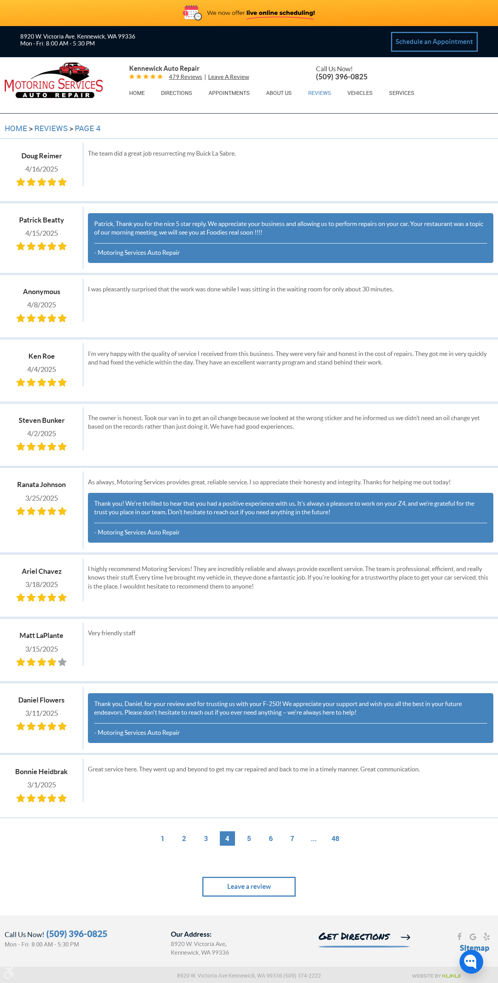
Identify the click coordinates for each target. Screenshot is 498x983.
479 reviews (185, 77)
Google (473, 938)
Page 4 (87, 128)
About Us (279, 93)
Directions (176, 93)
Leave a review (228, 77)
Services (401, 93)
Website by (435, 976)
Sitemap (474, 947)
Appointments (229, 93)
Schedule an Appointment (434, 41)
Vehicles (360, 93)
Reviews (319, 93)
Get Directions (354, 937)
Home (137, 93)
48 (335, 838)
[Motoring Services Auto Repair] (54, 81)
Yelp (486, 938)
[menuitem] (137, 92)
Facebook (459, 938)
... (314, 838)
